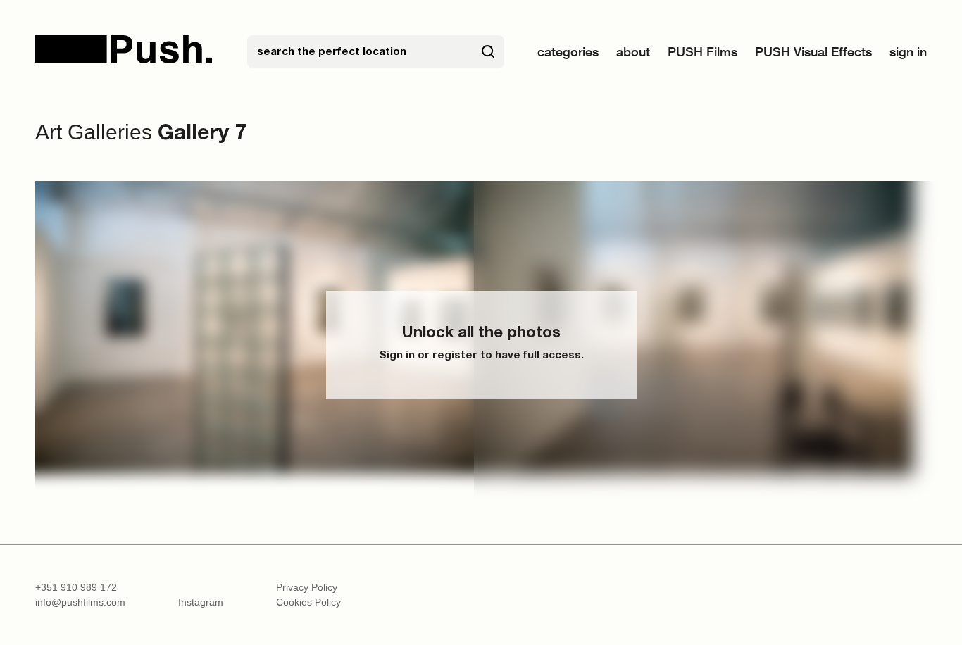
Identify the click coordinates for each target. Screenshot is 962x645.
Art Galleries (93, 132)
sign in (908, 51)
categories (568, 51)
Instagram (200, 602)
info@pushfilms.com (80, 602)
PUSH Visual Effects (813, 51)
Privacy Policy (306, 587)
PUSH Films (702, 51)
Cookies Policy (308, 602)
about (633, 51)
